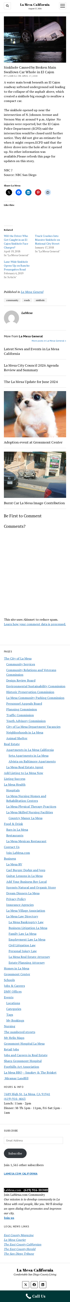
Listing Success (14, 779)
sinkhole (40, 300)
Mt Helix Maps (14, 1038)
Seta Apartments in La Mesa (28, 755)
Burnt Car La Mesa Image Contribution (34, 503)
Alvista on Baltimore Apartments (32, 761)
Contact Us (11, 847)
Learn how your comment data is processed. (35, 624)
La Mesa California (35, 5)
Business (10, 858)
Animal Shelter (16, 738)
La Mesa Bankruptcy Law (26, 922)
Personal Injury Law (23, 951)
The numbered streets (19, 1032)
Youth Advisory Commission (26, 721)
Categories (13, 1009)
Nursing (9, 1026)
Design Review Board (20, 680)
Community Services (20, 664)
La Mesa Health (14, 784)
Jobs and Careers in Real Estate (25, 1055)
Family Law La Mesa (22, 934)
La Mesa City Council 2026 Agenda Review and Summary (31, 367)
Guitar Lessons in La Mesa (24, 876)
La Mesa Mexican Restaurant (26, 841)
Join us (9, 1218)
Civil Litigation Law (22, 945)
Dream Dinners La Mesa (22, 893)
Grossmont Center (17, 974)
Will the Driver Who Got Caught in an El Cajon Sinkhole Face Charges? (16, 241)
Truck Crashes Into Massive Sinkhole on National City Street (47, 239)
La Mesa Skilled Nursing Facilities (29, 812)
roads (27, 300)
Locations (13, 1003)
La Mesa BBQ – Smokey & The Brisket (30, 1072)
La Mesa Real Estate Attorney (29, 957)
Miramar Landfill (16, 1078)
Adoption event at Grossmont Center (33, 442)
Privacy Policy (16, 899)
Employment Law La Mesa (27, 939)
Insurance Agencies (20, 905)
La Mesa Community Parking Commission (35, 698)
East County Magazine (19, 1235)
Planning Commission (21, 709)
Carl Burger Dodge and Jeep (25, 870)
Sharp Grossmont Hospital (23, 1061)
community (12, 300)
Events (8, 997)
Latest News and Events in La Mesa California (31, 351)
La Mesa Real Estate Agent (24, 767)
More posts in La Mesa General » (49, 340)
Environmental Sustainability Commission (35, 686)
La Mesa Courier (15, 1240)
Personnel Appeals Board (24, 703)
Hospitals (13, 790)
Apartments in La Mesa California (30, 750)
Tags (9, 1014)
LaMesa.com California (21, 1173)
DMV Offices (13, 991)
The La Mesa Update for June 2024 (31, 381)
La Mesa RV (14, 864)
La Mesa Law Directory (22, 916)
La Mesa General (32, 292)
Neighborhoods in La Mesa (24, 732)
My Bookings (15, 1020)
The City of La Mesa (18, 658)
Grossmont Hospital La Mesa (24, 1043)
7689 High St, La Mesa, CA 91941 (27, 1094)
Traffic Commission (20, 715)
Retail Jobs (11, 1049)
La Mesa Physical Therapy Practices (31, 806)
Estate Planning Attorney (27, 962)
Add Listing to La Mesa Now (23, 773)
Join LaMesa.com (18, 853)
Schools (9, 980)
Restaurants (14, 835)
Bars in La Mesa (17, 829)
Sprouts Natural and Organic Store (31, 887)
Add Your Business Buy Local (26, 882)
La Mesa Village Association (25, 910)
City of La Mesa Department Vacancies (33, 727)
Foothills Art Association (21, 1067)
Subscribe (15, 1153)
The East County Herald (20, 1249)
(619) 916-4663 (15, 1099)
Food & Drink (13, 824)
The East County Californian (22, 1244)
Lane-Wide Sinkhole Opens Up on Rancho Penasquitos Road (17, 265)
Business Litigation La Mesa (28, 928)
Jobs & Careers (14, 986)
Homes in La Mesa (16, 968)
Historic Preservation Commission (30, 692)
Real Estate (12, 744)
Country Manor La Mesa (25, 818)
